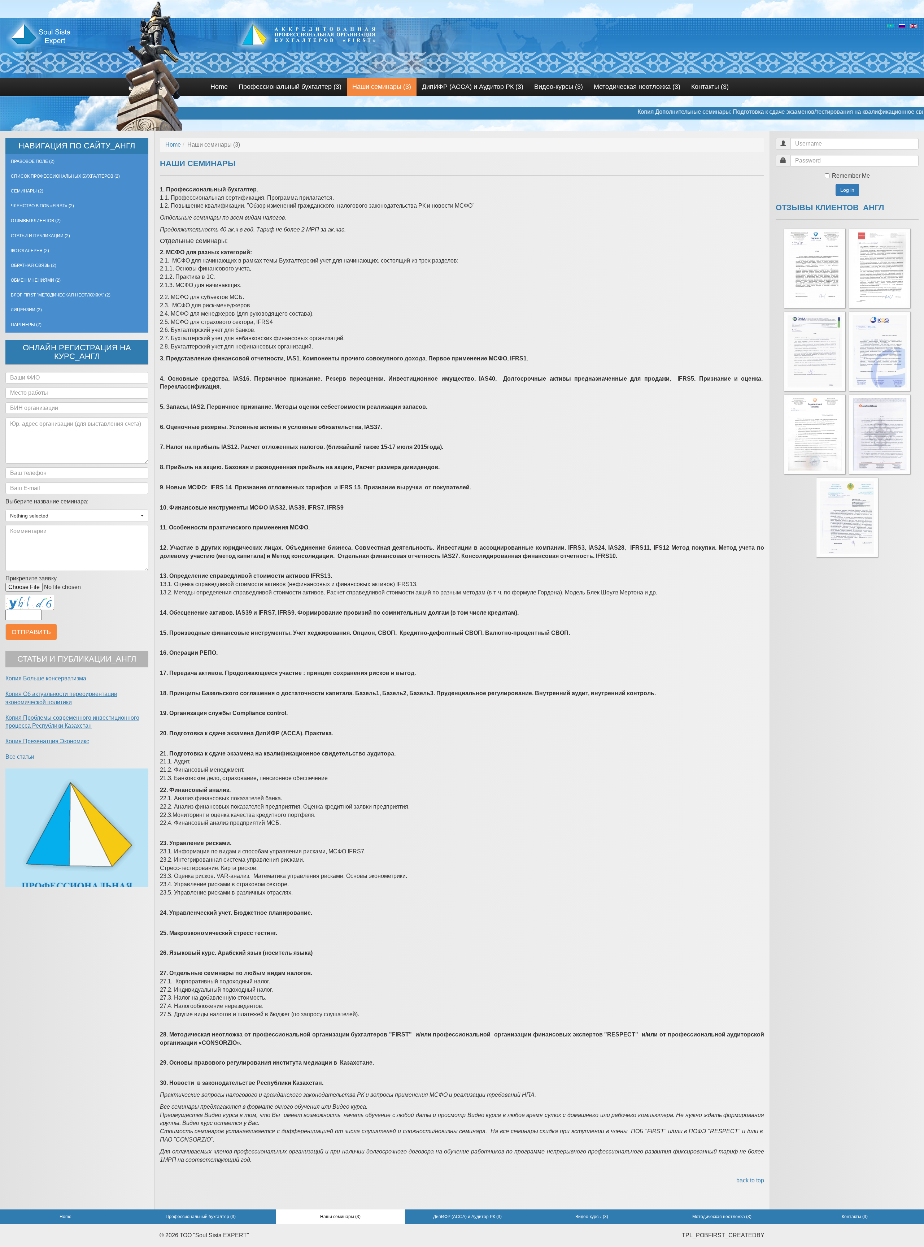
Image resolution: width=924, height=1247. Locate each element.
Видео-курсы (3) (558, 86)
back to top (750, 1180)
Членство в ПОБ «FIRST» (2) (42, 205)
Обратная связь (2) (33, 265)
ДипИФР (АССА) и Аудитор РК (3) (472, 86)
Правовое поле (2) (33, 161)
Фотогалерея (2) (30, 250)
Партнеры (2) (26, 324)
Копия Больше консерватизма (45, 678)
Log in (847, 190)
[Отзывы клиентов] (815, 268)
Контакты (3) (710, 86)
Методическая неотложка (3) (637, 86)
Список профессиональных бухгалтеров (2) (65, 176)
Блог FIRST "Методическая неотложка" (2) (60, 295)
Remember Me (851, 176)
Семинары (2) (27, 191)
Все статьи (19, 757)
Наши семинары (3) (381, 86)
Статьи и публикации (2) (40, 235)
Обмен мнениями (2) (36, 280)
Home (219, 86)
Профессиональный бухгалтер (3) (290, 86)
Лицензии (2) (26, 309)
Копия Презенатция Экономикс (47, 741)
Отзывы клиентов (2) (36, 220)
